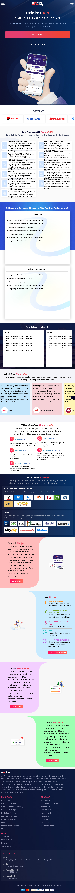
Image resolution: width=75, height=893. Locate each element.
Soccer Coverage (8, 810)
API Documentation (58, 652)
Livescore (45, 822)
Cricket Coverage (8, 803)
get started (37, 34)
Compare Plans (47, 826)
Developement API (8, 819)
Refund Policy (6, 843)
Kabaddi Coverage (9, 816)
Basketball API (46, 810)
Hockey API (45, 816)
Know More (16, 581)
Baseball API (46, 819)
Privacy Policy (6, 840)
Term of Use (6, 846)
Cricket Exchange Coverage (12, 806)
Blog (3, 829)
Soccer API (45, 806)
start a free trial (37, 44)
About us (5, 836)
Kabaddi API (46, 813)
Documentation (7, 800)
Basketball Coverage (9, 813)
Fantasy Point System (10, 826)
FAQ (3, 822)
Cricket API (45, 800)
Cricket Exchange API (49, 803)
